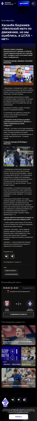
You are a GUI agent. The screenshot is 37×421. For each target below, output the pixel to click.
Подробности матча (18, 314)
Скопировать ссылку (11, 262)
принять (18, 417)
